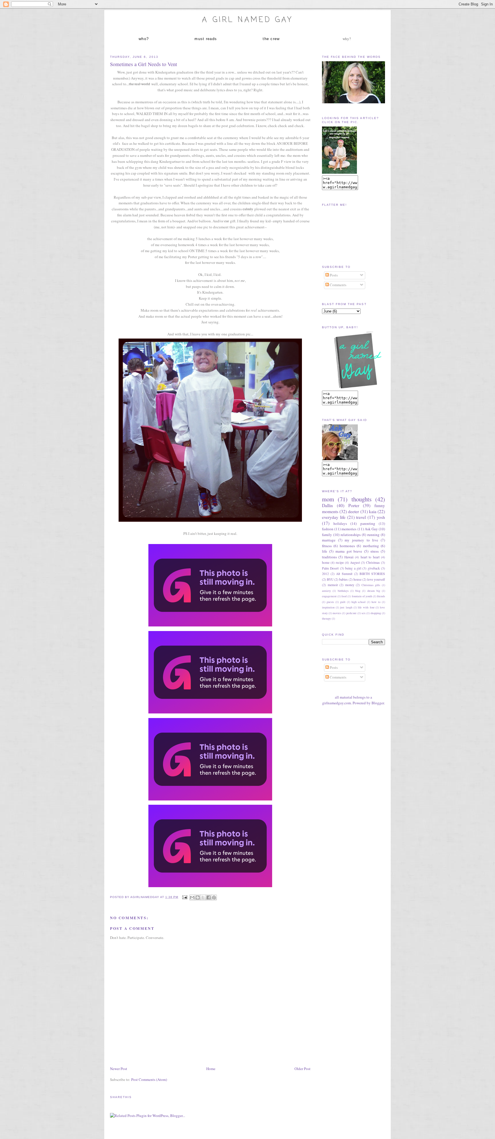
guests (330, 602)
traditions (329, 556)
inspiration (328, 607)
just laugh (346, 607)
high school (358, 602)
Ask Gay (371, 528)
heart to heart (370, 557)
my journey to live (361, 540)
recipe (340, 562)
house (357, 579)
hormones (347, 545)
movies (337, 613)
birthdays (343, 591)
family (327, 534)
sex (364, 613)
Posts (333, 275)
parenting (367, 523)
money (349, 585)
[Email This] (192, 897)
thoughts (361, 499)
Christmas (373, 562)
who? (144, 39)
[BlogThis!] (198, 897)
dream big (373, 591)
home (325, 562)
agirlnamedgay (145, 897)
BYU (330, 579)
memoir (333, 585)
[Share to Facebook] (208, 897)
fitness (327, 545)
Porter (353, 505)
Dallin (327, 505)
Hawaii (348, 557)
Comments (337, 284)
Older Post (302, 1068)
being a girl (353, 568)
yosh (381, 517)
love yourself (376, 579)
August (355, 562)
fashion (327, 528)
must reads (206, 39)
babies (343, 579)
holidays (340, 523)
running (373, 534)
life (324, 551)
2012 (325, 574)
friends (381, 596)
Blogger (378, 702)
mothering (371, 545)
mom (328, 499)
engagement (329, 596)
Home (210, 1068)
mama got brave (348, 551)
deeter (353, 511)
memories (348, 528)
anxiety (326, 591)
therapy (326, 618)
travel (361, 517)
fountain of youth (362, 596)
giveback (374, 568)
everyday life (333, 517)
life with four (366, 607)
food (344, 596)
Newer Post (118, 1068)
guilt (342, 602)
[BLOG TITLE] (339, 172)
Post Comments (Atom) (149, 1079)
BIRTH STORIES (372, 574)
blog (357, 591)
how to (376, 602)
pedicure (351, 613)
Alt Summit (344, 574)
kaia (372, 511)
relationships (351, 534)
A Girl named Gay (247, 20)
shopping (375, 613)
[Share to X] (203, 897)
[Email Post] (185, 897)
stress (374, 551)
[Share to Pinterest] (214, 897)
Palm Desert (330, 568)
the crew (271, 39)
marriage (328, 540)
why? (347, 38)
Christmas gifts (371, 585)
